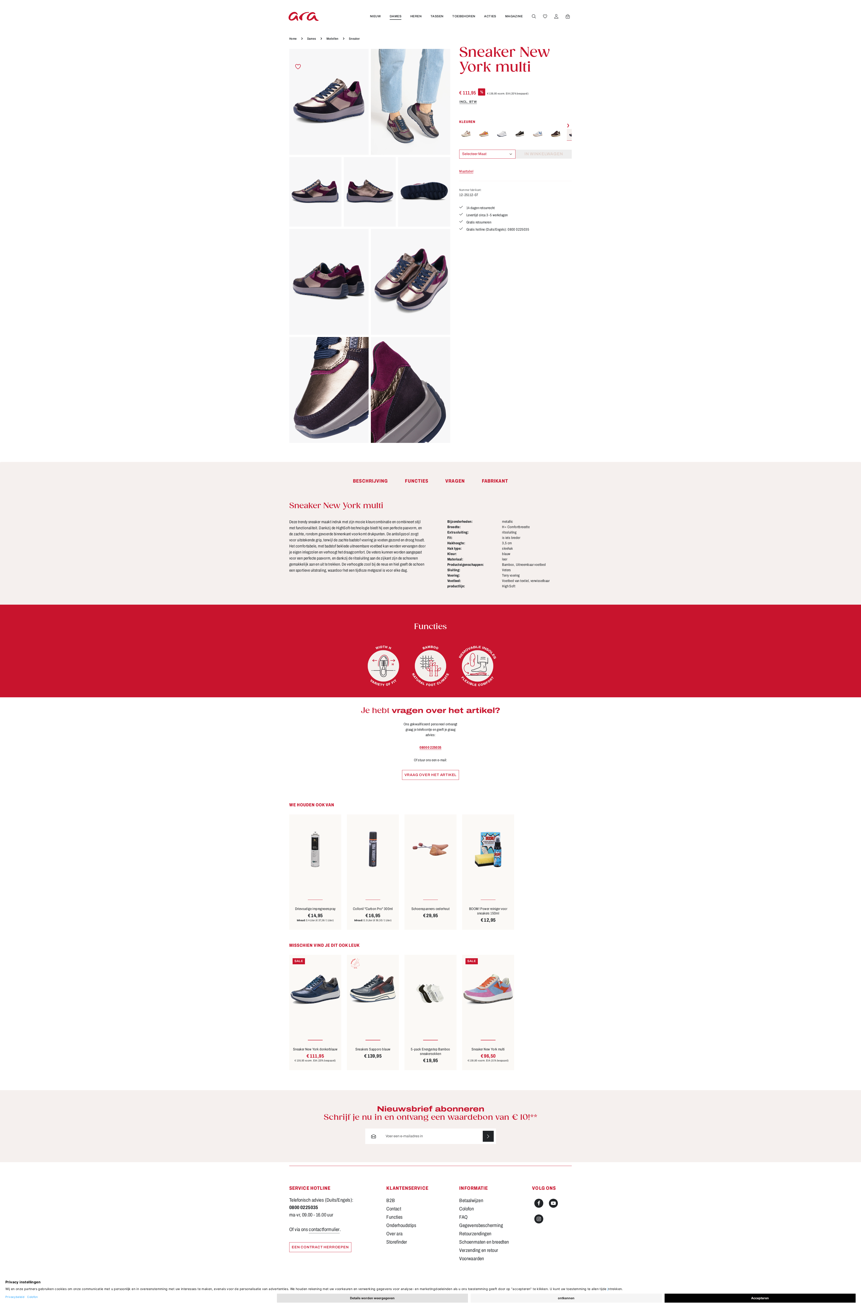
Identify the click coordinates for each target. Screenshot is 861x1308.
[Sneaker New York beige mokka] (466, 134)
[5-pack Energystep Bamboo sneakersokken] (430, 989)
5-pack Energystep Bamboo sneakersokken (430, 1051)
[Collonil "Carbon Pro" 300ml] (373, 849)
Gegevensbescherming (481, 1225)
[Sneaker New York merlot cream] (555, 134)
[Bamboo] (430, 665)
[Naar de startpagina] (304, 16)
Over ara (394, 1233)
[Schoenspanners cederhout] (430, 849)
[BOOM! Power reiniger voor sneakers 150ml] (488, 849)
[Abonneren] (488, 1136)
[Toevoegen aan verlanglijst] (298, 66)
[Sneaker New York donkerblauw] (315, 989)
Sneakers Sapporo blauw (373, 1049)
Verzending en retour (478, 1250)
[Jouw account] (556, 16)
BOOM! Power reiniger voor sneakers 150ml (488, 911)
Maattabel (466, 171)
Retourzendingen (475, 1233)
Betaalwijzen (471, 1200)
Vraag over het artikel (430, 775)
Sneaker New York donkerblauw (315, 1049)
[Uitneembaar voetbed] (477, 665)
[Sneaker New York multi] (329, 102)
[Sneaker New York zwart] (519, 134)
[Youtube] (553, 1203)
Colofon (466, 1209)
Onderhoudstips (401, 1225)
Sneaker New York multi (488, 1049)
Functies (394, 1217)
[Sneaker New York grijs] (502, 134)
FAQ (463, 1217)
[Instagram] (538, 1218)
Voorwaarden (471, 1258)
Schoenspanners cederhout (430, 909)
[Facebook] (538, 1203)
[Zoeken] (533, 16)
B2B (390, 1200)
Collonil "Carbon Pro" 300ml (373, 909)
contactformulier (324, 1229)
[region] (370, 246)
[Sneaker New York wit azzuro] (537, 134)
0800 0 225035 (430, 747)
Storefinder (396, 1242)
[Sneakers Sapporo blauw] (373, 989)
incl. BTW (468, 101)
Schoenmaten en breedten (484, 1242)
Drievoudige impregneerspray (315, 909)
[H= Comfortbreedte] (383, 665)
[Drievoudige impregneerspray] (315, 849)
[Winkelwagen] (567, 16)
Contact (393, 1209)
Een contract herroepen (320, 1247)
